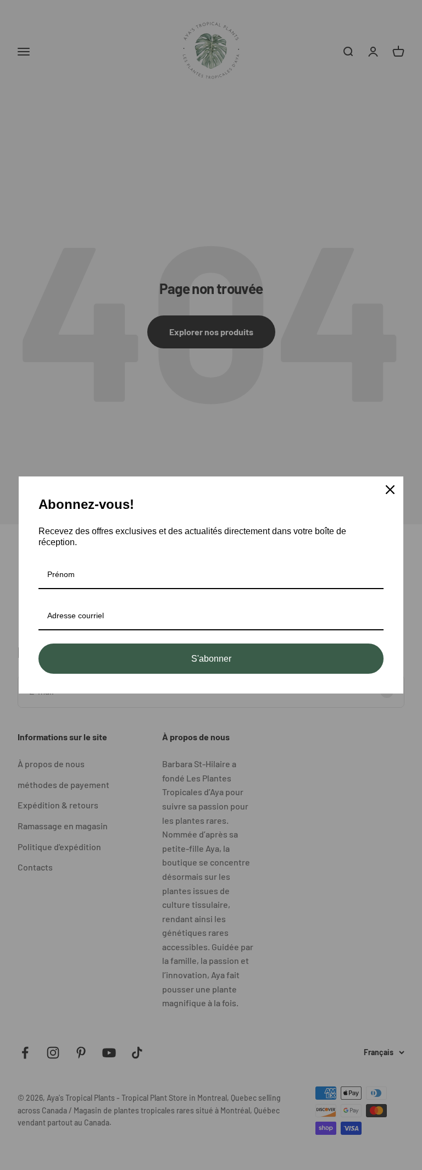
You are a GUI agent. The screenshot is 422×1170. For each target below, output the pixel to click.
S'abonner (211, 658)
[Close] (390, 489)
